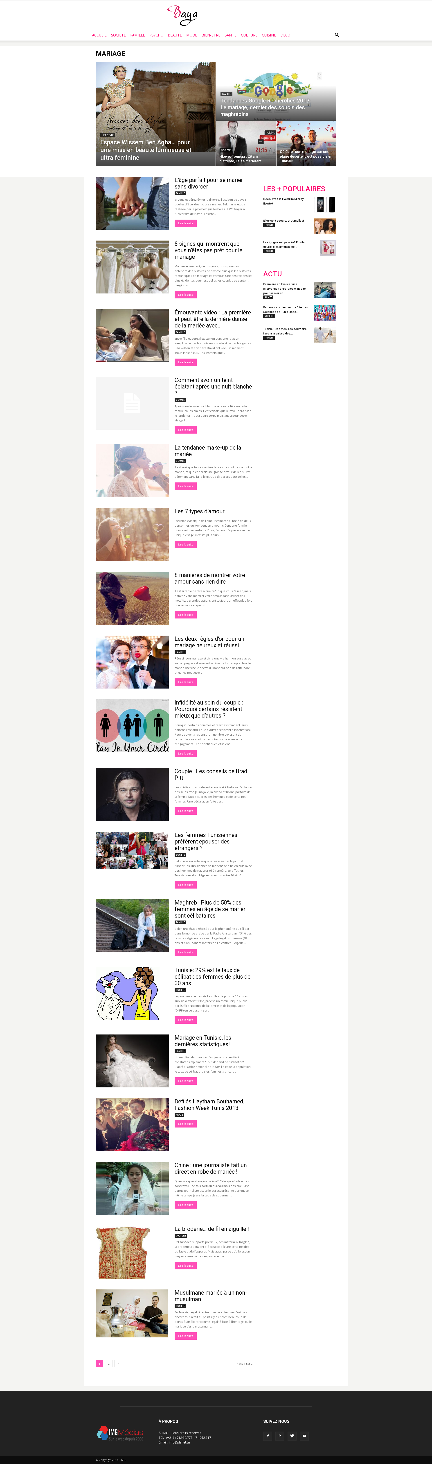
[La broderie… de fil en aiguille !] (123, 1252)
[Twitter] (292, 1436)
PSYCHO (156, 35)
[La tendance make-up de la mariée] (132, 470)
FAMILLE (137, 35)
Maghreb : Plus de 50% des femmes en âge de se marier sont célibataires (210, 909)
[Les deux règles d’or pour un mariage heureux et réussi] (132, 662)
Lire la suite (185, 223)
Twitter (288, 375)
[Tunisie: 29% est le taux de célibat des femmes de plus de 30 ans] (128, 993)
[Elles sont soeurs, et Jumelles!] (325, 226)
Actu (272, 274)
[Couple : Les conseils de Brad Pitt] (132, 794)
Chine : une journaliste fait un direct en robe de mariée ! (211, 1168)
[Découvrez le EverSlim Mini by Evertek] (325, 205)
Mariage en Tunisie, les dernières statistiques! (203, 1041)
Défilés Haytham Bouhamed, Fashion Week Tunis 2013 (209, 1104)
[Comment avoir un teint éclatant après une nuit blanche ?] (132, 403)
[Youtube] (304, 1436)
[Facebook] (267, 1436)
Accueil (99, 35)
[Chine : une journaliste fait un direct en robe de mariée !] (132, 1188)
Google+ (323, 375)
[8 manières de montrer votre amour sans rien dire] (132, 598)
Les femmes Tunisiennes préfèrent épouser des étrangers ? (206, 841)
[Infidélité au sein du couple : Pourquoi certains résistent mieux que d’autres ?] (132, 725)
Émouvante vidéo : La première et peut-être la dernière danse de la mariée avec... (213, 319)
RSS (305, 375)
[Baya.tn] (182, 15)
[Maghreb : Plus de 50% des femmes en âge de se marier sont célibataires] (132, 925)
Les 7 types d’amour (200, 511)
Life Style (108, 135)
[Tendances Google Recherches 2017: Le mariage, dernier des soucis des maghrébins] (276, 91)
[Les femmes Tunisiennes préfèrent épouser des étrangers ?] (132, 850)
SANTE (230, 35)
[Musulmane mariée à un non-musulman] (132, 1313)
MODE (191, 35)
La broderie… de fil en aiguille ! (212, 1229)
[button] (336, 35)
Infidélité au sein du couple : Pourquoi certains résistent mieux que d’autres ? (209, 709)
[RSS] (279, 1436)
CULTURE (249, 35)
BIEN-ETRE (211, 35)
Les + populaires (294, 188)
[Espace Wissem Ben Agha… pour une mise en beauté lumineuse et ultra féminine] (156, 107)
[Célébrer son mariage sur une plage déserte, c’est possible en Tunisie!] (306, 143)
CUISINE (269, 35)
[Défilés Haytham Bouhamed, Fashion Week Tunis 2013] (132, 1124)
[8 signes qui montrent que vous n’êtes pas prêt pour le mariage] (132, 267)
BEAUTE (175, 35)
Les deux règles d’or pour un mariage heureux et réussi (209, 642)
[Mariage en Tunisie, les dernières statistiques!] (132, 1060)
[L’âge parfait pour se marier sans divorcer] (132, 203)
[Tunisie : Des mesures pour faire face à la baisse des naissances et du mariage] (325, 335)
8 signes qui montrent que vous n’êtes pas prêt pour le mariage (208, 250)
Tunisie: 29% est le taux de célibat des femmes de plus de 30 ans (212, 977)
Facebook (271, 375)
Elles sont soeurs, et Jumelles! (283, 220)
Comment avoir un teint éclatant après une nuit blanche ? (213, 386)
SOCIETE (118, 35)
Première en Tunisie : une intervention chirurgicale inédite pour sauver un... (284, 288)
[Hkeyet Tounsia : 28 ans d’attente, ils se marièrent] (246, 143)
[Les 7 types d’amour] (132, 534)
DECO (285, 35)
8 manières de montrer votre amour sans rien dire (210, 578)
